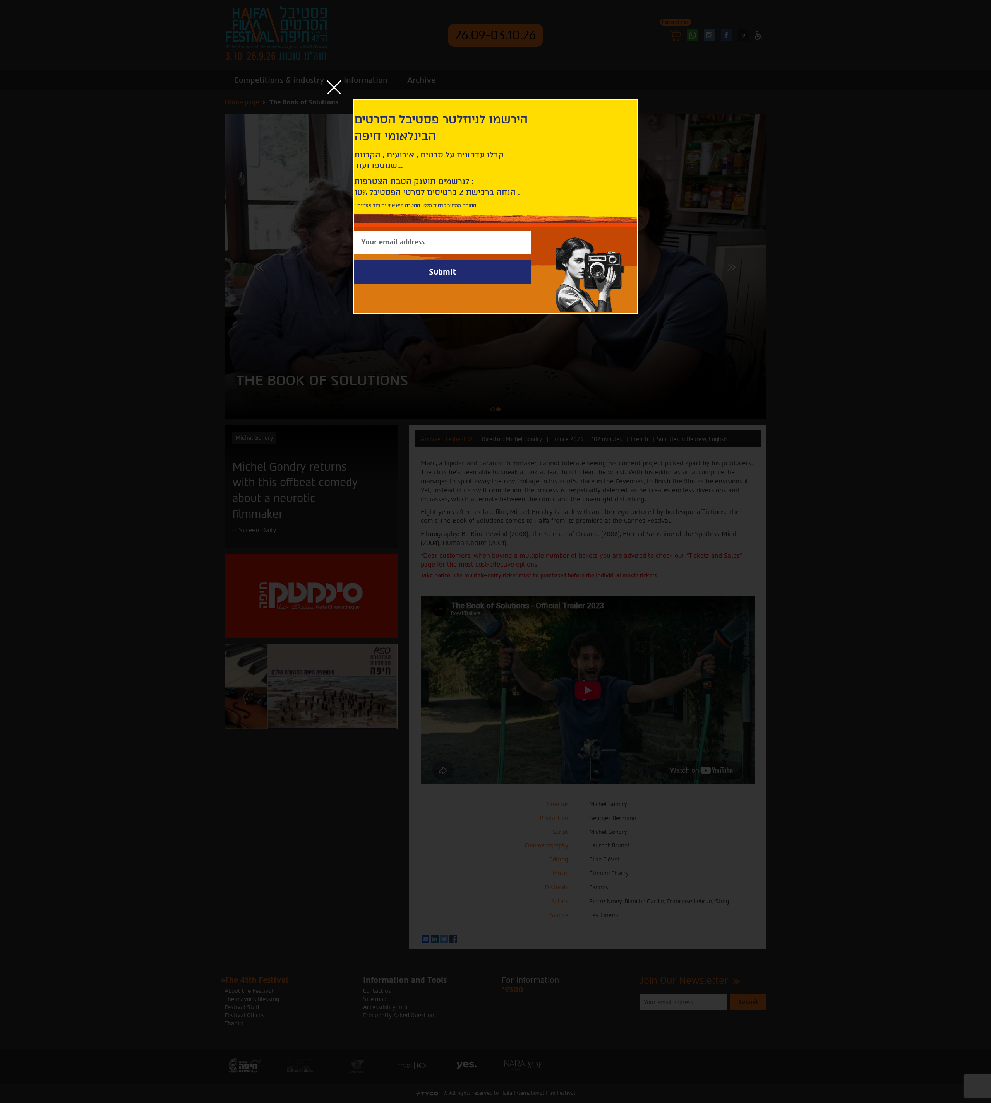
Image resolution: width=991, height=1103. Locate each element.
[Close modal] (334, 87)
